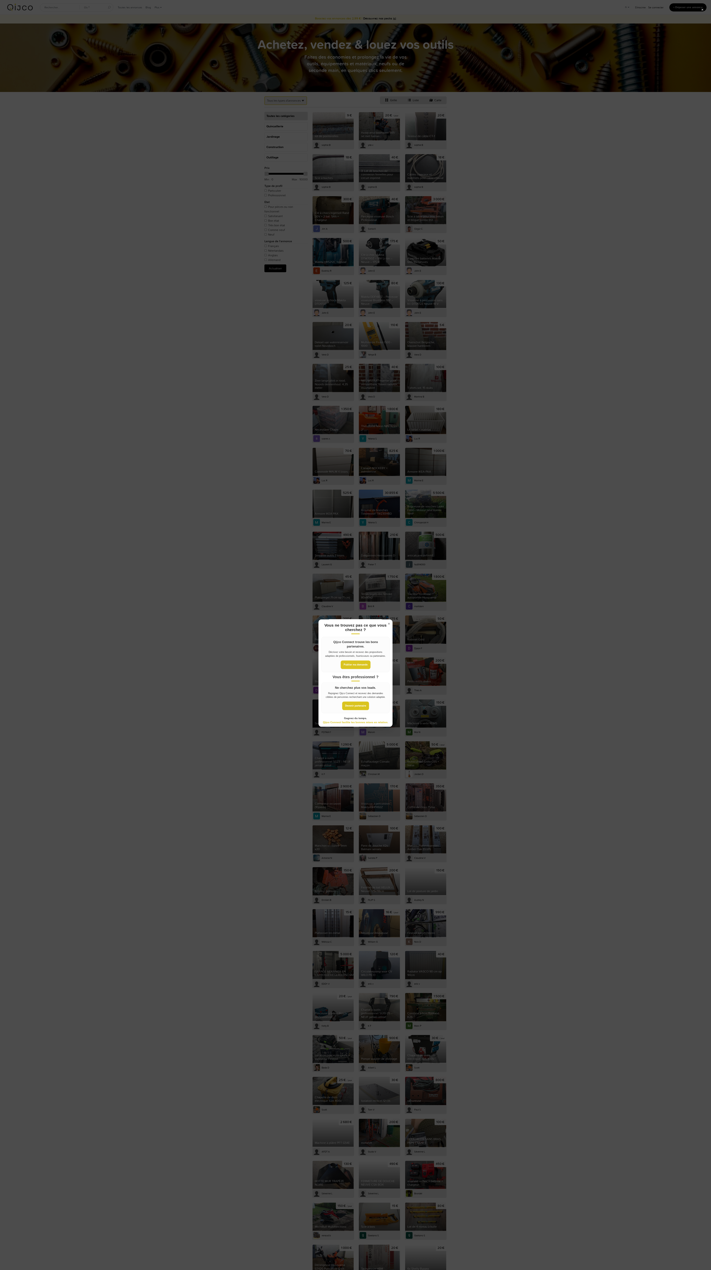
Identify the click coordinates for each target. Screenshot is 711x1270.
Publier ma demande (356, 664)
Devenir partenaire (355, 705)
